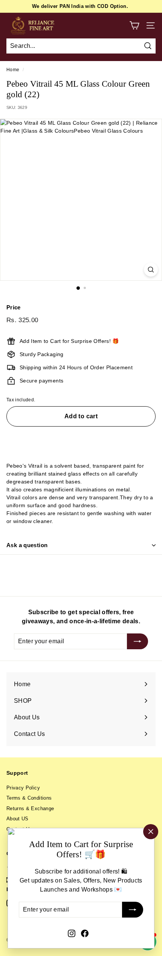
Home (12, 69)
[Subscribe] (132, 910)
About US (17, 818)
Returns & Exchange (30, 808)
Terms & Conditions (29, 798)
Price (13, 307)
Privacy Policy (23, 788)
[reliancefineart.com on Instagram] (71, 933)
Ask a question (26, 545)
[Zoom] (151, 270)
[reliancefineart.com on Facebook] (85, 933)
